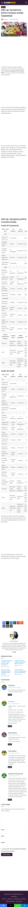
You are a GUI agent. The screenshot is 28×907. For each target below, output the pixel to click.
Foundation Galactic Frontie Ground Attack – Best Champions (7, 663)
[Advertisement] (14, 52)
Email (3, 836)
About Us (4, 898)
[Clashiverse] (10, 2)
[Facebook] (3, 622)
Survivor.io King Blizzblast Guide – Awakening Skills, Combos (6, 672)
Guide (3, 7)
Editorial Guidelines (10, 901)
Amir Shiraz (5, 19)
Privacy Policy (19, 901)
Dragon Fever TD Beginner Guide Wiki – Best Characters (20, 662)
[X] (7, 622)
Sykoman (11, 701)
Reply (10, 694)
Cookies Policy (17, 898)
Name (3, 829)
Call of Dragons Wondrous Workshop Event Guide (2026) (20, 671)
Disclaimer (23, 898)
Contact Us (10, 898)
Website (3, 842)
